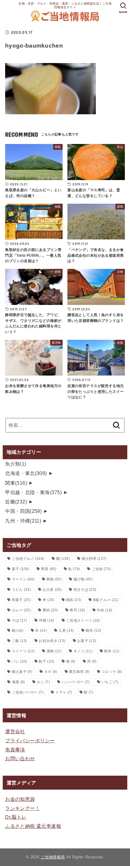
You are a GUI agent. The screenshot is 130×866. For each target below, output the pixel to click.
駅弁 (112, 651)
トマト (63, 692)
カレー (21, 610)
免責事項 (15, 749)
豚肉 (50, 610)
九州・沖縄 (23, 520)
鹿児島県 (79, 672)
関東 (16, 483)
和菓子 (21, 600)
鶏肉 (73, 600)
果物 (54, 579)
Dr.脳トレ (15, 817)
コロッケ (111, 672)
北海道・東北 (26, 473)
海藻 (18, 682)
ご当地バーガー (28, 692)
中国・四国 (23, 511)
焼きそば (84, 589)
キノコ (83, 651)
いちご (109, 682)
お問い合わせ (20, 758)
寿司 (77, 610)
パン (19, 661)
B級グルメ (106, 600)
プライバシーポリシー (30, 740)
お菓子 (86, 641)
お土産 (52, 589)
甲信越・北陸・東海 (33, 492)
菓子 (20, 569)
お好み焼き (52, 641)
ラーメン (23, 579)
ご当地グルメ (28, 559)
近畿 (16, 501)
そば (19, 620)
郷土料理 (94, 559)
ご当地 (101, 569)
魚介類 (15, 463)
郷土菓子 (22, 672)
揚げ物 (83, 579)
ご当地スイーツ (83, 620)
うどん (21, 589)
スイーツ (23, 651)
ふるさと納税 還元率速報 (33, 826)
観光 (93, 630)
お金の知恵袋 (20, 799)
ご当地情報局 (53, 857)
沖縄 (46, 620)
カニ (43, 682)
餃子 (46, 661)
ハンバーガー (75, 682)
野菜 (49, 569)
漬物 (54, 651)
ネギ (50, 672)
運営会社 (15, 731)
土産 (66, 630)
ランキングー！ (22, 808)
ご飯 (19, 641)
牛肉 (104, 610)
